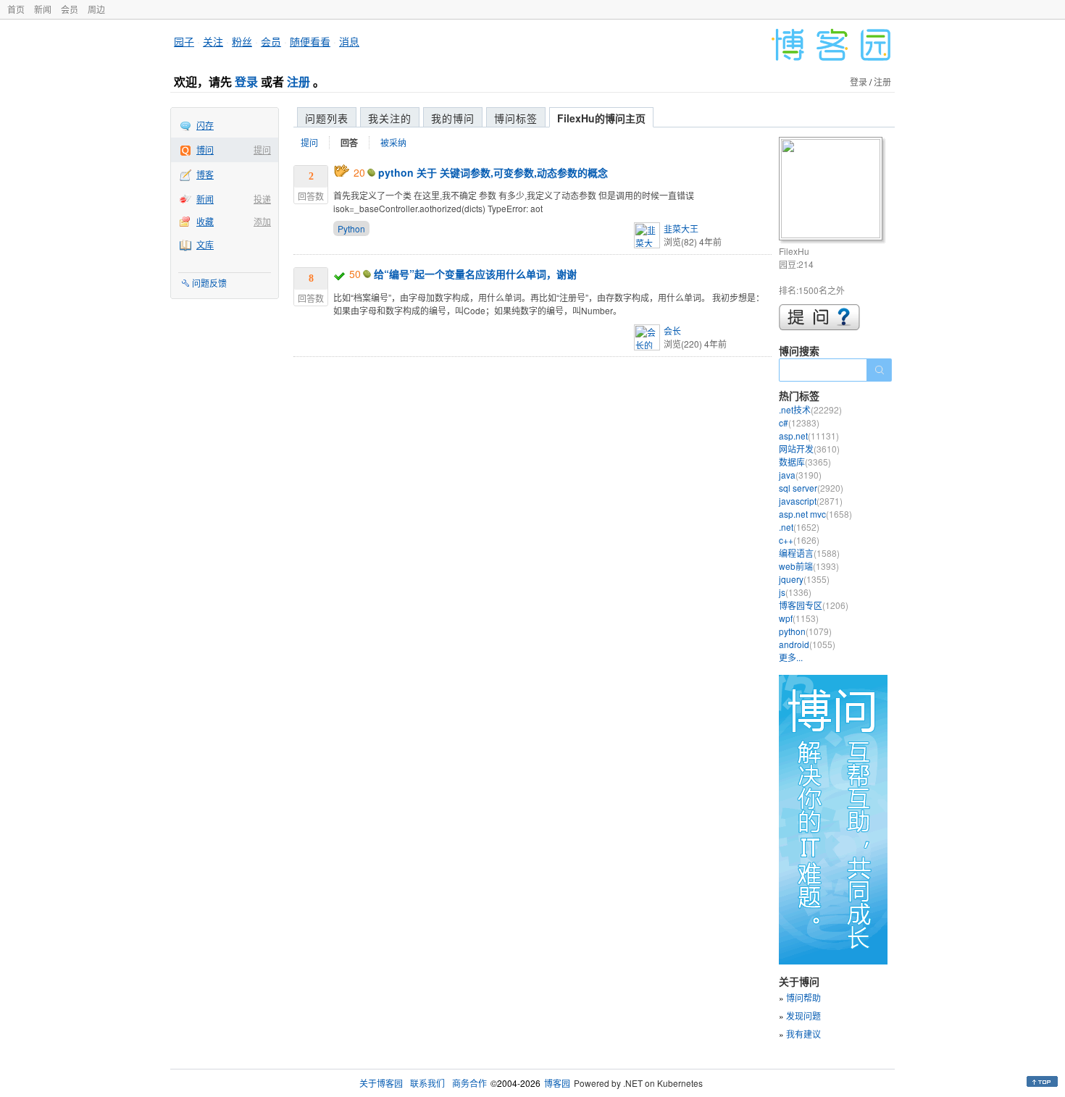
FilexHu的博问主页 (601, 118)
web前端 (809, 566)
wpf (799, 618)
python (805, 631)
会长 (672, 330)
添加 (262, 221)
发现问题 (803, 1015)
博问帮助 (803, 997)
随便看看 (310, 41)
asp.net (809, 435)
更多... (791, 657)
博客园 (557, 1083)
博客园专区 (813, 605)
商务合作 (469, 1083)
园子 (184, 41)
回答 (349, 142)
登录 (246, 81)
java (800, 474)
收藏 (205, 221)
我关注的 (390, 118)
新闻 (42, 9)
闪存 (205, 125)
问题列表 (326, 118)
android (807, 644)
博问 (205, 149)
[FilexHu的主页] (833, 191)
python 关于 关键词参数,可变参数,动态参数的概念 (493, 172)
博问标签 (516, 118)
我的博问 (453, 118)
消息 (349, 41)
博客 (205, 174)
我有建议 (803, 1033)
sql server (811, 488)
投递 (262, 199)
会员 (69, 9)
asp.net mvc (815, 514)
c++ (799, 540)
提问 (262, 149)
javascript (811, 501)
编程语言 (809, 553)
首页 (16, 9)
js (795, 592)
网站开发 (809, 448)
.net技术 (810, 409)
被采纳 (393, 142)
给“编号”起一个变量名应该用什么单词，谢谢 (475, 273)
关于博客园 (381, 1083)
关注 (213, 41)
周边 (96, 9)
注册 (298, 81)
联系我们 (427, 1083)
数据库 (805, 461)
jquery (804, 579)
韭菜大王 (681, 228)
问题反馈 (209, 283)
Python (351, 228)
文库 (205, 244)
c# (799, 422)
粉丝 (242, 41)
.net (799, 527)
